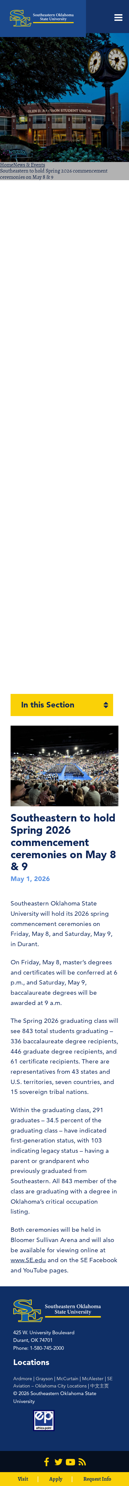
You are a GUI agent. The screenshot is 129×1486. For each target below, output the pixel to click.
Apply (55, 1479)
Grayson (44, 1379)
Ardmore (22, 1379)
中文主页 (99, 1386)
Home (6, 165)
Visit (23, 1479)
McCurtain (67, 1379)
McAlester (93, 1379)
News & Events (29, 165)
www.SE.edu (28, 1260)
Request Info (97, 1479)
